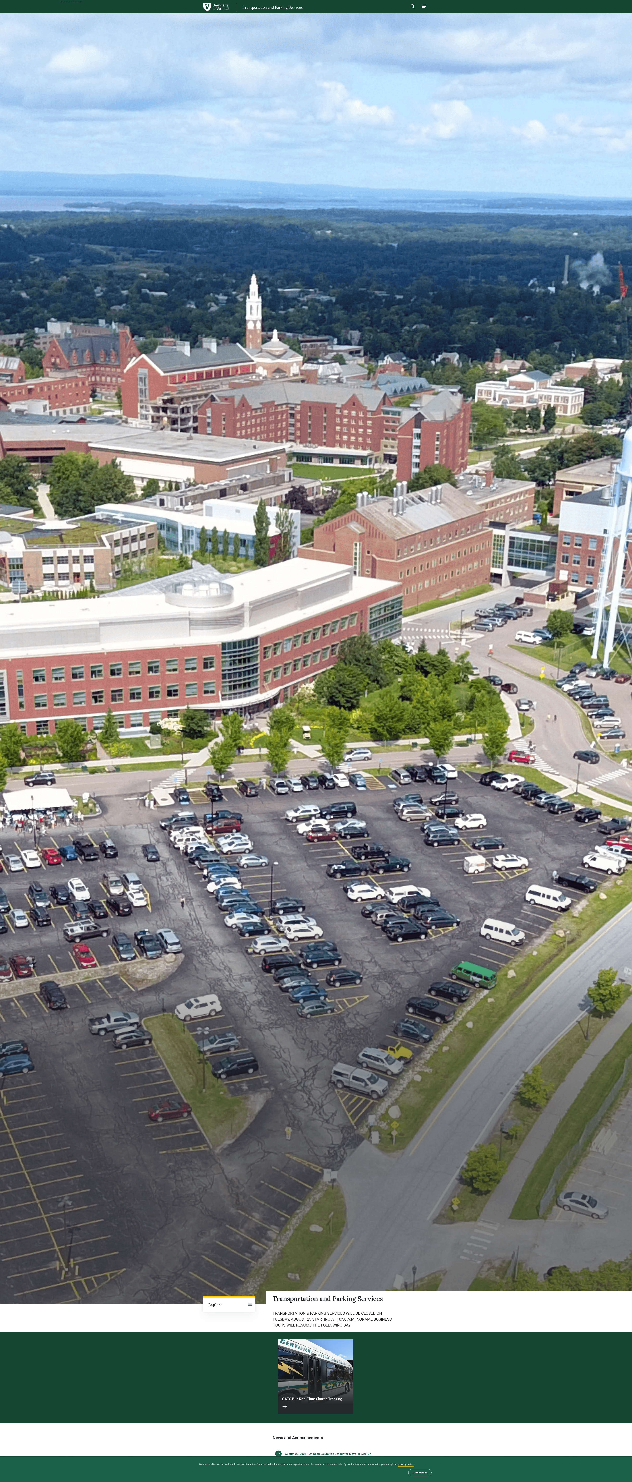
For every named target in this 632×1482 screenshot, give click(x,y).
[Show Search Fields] (412, 6)
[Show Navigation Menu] (424, 6)
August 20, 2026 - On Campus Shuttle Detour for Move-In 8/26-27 (328, 1453)
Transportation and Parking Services (273, 7)
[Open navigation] (250, 1304)
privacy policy (406, 1464)
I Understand (419, 1472)
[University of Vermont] (114, 11)
